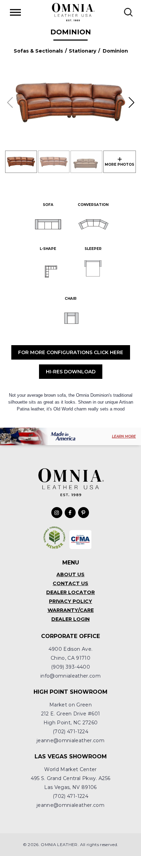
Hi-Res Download (70, 372)
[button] (131, 102)
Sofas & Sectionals (38, 51)
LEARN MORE (124, 436)
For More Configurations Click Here (70, 352)
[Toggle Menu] (15, 12)
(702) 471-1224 (70, 731)
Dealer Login (70, 619)
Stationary (82, 51)
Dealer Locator (70, 592)
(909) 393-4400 (70, 667)
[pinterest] (83, 512)
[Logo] (73, 12)
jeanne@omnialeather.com (70, 740)
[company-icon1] (54, 537)
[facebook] (70, 512)
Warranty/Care (71, 610)
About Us (70, 574)
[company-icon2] (80, 539)
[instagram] (56, 512)
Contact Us (70, 583)
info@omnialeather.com (70, 676)
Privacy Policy (70, 601)
